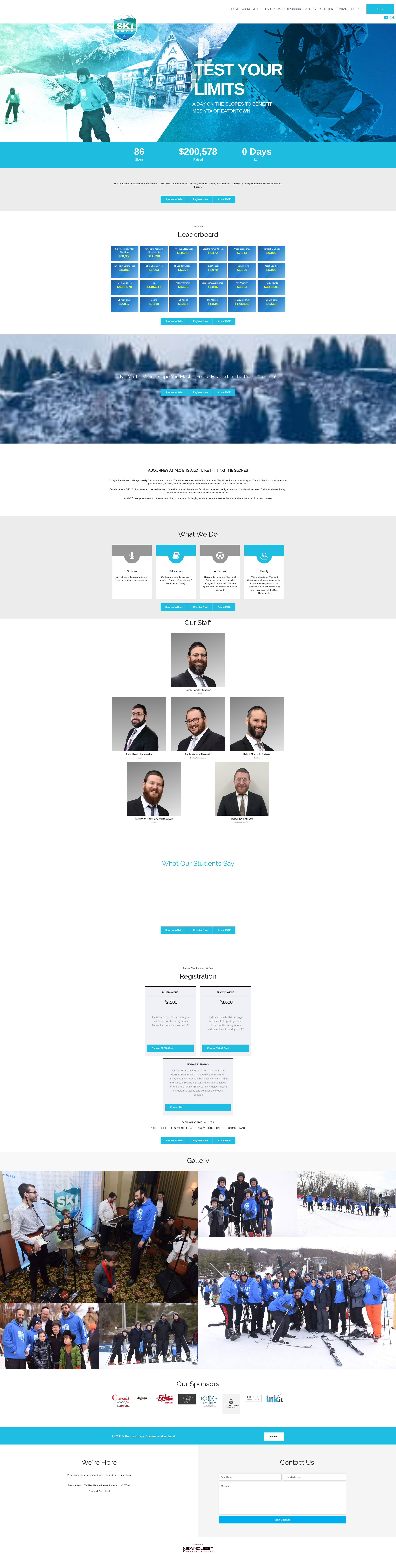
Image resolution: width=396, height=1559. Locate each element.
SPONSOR (294, 9)
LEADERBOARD (274, 9)
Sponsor (273, 1436)
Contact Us (176, 1107)
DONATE (357, 9)
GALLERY (309, 9)
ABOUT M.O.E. (251, 9)
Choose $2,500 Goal (162, 1048)
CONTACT (342, 9)
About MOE (224, 199)
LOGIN (380, 9)
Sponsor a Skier (174, 199)
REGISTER (326, 9)
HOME (235, 9)
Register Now (200, 199)
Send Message (282, 1519)
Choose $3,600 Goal (218, 1048)
